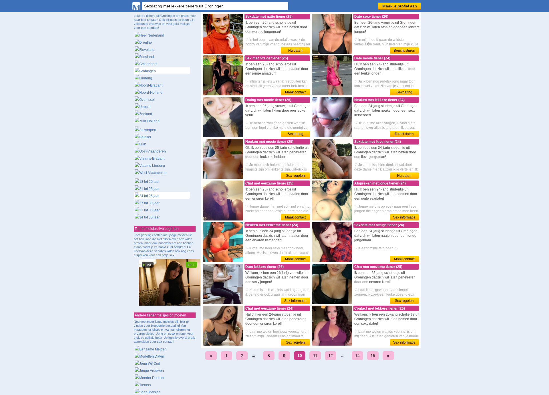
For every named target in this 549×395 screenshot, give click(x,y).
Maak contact (295, 92)
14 (357, 355)
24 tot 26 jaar (149, 196)
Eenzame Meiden (153, 349)
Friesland (146, 57)
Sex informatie (404, 217)
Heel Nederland (151, 35)
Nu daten (295, 51)
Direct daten (404, 134)
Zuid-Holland (149, 121)
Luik (142, 144)
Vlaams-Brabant (151, 159)
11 (315, 355)
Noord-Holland (150, 93)
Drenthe (145, 43)
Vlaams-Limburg (152, 166)
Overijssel (147, 100)
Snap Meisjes (149, 392)
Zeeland (145, 114)
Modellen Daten (151, 356)
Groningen (147, 71)
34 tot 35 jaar (149, 217)
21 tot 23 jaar (149, 189)
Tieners (145, 385)
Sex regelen (295, 176)
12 (330, 355)
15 (373, 355)
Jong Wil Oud (149, 364)
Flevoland (147, 50)
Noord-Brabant (150, 85)
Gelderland (148, 64)
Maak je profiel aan (399, 6)
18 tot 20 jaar (149, 182)
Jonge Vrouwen (151, 371)
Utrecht (144, 107)
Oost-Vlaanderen (152, 151)
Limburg (145, 78)
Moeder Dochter (151, 378)
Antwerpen (147, 130)
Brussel (145, 137)
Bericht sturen (404, 51)
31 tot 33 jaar (149, 210)
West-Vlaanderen (152, 173)
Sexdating (404, 92)
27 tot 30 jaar (149, 203)
